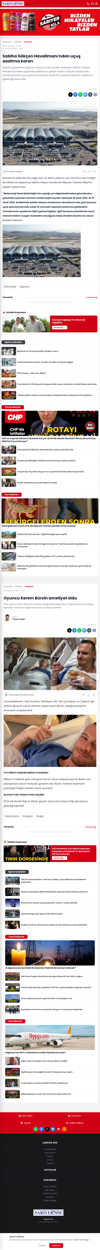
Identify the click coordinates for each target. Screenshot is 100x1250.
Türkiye (50, 1156)
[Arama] (92, 3)
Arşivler (27, 1123)
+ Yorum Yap (91, 297)
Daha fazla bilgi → (82, 1239)
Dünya (50, 1159)
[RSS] (64, 1129)
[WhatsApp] (35, 1129)
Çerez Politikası (50, 1186)
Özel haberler (50, 1149)
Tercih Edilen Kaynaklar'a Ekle (21, 695)
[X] (47, 1129)
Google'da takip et (14, 171)
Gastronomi (50, 1152)
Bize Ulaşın (27, 1115)
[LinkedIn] (53, 1129)
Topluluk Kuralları (50, 1193)
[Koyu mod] (88, 3)
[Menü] (96, 3)
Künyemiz (76, 1115)
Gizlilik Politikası (76, 1123)
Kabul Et (56, 1245)
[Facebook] (41, 1129)
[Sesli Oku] (84, 171)
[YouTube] (58, 1129)
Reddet (42, 1245)
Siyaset (50, 1163)
